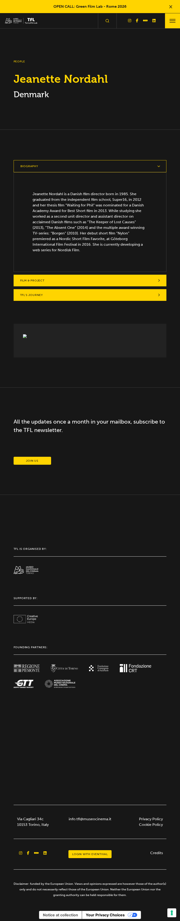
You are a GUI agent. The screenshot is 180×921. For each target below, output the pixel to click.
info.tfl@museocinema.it (90, 819)
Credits (156, 853)
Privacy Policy (151, 819)
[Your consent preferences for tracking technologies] (171, 912)
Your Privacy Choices (105, 915)
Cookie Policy (151, 824)
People (19, 61)
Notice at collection (60, 915)
